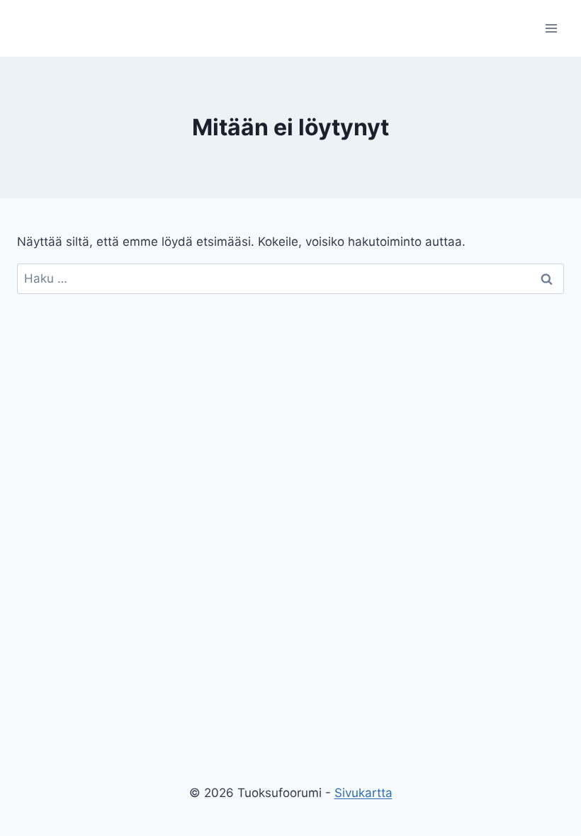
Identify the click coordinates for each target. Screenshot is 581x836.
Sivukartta (363, 793)
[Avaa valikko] (551, 28)
